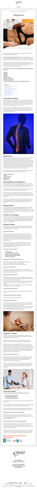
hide (9, 84)
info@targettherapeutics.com (19, 465)
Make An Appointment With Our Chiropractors (14, 436)
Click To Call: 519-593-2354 (18, 464)
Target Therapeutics (18, 3)
